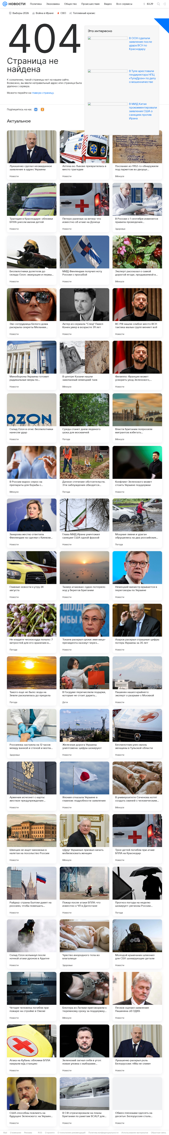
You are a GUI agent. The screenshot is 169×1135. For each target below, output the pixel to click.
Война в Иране (45, 13)
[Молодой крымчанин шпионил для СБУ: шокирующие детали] (137, 944)
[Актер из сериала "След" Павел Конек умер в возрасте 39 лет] (84, 312)
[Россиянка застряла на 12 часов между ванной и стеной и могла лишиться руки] (31, 733)
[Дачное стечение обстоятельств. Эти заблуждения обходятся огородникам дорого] (84, 470)
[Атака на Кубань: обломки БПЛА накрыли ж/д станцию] (31, 1049)
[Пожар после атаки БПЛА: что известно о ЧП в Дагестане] (84, 891)
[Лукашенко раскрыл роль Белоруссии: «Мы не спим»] (137, 1049)
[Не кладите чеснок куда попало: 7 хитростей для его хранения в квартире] (31, 628)
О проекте (50, 1133)
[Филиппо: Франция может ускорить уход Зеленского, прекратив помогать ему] (137, 365)
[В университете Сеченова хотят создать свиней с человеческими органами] (137, 786)
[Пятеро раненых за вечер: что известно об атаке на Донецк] (84, 207)
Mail (5, 1133)
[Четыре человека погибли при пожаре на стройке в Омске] (31, 996)
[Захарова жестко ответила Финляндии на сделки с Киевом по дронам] (31, 523)
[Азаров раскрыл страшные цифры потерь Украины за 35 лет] (137, 628)
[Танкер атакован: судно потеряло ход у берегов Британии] (84, 575)
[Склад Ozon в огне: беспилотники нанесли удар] (31, 418)
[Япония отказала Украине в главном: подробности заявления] (84, 786)
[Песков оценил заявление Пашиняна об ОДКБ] (137, 996)
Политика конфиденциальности (103, 1133)
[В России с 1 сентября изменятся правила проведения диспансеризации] (137, 207)
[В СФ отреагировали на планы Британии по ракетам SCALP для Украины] (84, 1101)
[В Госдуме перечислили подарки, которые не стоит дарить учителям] (84, 681)
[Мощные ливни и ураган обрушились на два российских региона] (137, 523)
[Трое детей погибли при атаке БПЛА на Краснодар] (137, 838)
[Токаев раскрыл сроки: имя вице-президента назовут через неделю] (84, 628)
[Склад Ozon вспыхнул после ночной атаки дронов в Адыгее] (31, 944)
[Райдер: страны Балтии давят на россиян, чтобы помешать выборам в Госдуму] (31, 891)
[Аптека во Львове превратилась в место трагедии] (84, 155)
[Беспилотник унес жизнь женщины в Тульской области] (137, 733)
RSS (40, 1133)
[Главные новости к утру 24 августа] (31, 575)
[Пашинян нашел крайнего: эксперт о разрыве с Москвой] (137, 681)
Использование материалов (134, 1133)
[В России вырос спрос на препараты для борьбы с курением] (31, 470)
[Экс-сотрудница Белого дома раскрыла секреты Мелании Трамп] (31, 312)
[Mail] (5, 4)
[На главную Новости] (16, 4)
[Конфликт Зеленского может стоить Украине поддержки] (137, 470)
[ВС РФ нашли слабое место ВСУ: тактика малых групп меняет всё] (137, 312)
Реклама (28, 1133)
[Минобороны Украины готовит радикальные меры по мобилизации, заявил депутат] (31, 365)
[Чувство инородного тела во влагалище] (84, 944)
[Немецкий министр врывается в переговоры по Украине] (137, 575)
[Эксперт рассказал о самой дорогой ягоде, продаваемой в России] (137, 260)
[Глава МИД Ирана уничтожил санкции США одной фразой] (84, 523)
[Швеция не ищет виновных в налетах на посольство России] (31, 838)
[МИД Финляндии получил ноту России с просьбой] (84, 260)
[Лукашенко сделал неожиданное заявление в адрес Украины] (31, 155)
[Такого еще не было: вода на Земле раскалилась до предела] (31, 681)
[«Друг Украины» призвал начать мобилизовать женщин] (84, 838)
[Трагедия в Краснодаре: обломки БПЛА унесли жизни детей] (31, 207)
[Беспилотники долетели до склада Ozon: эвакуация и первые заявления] (31, 260)
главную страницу (42, 92)
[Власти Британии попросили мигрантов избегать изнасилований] (137, 418)
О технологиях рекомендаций (71, 1133)
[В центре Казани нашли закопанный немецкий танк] (84, 365)
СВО (63, 13)
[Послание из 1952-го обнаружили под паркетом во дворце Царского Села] (137, 155)
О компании (15, 1133)
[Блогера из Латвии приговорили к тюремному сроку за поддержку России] (84, 996)
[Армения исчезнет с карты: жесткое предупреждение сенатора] (31, 786)
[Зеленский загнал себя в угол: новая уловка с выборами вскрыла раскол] (84, 1049)
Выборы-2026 (21, 13)
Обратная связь (158, 1133)
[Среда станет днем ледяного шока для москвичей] (84, 418)
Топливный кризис (84, 13)
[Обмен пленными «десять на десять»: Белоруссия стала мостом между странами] (137, 1101)
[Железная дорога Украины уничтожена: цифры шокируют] (84, 733)
